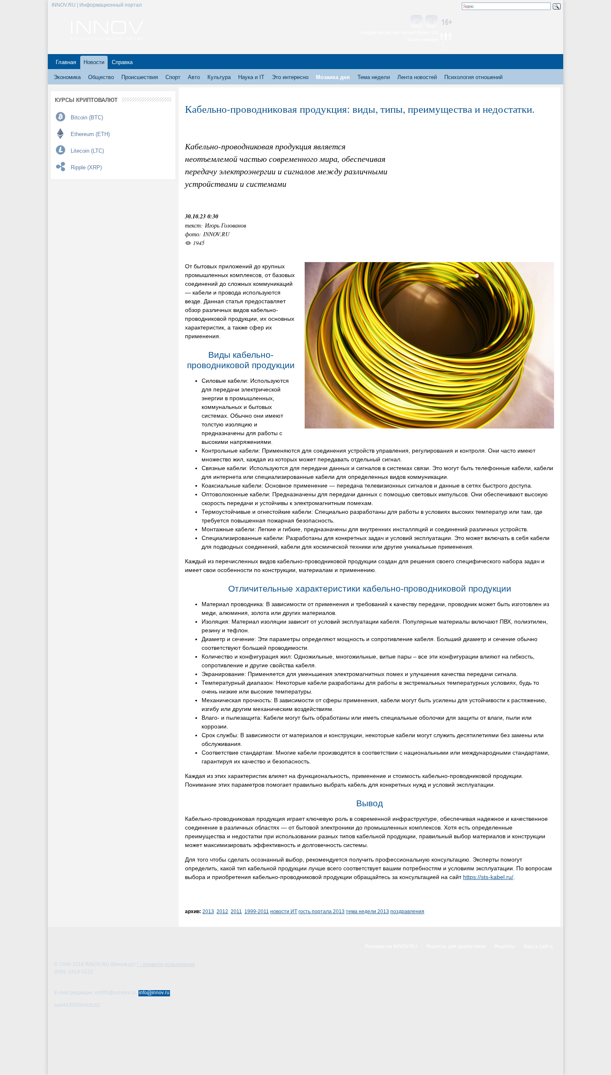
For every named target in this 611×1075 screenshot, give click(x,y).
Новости (94, 62)
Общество (101, 77)
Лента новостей (417, 77)
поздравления (407, 911)
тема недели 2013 (367, 911)
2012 (222, 911)
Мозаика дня (333, 77)
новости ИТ (283, 911)
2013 (208, 911)
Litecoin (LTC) (87, 151)
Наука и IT (251, 77)
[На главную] (107, 38)
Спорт (172, 77)
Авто (194, 77)
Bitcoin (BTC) (87, 117)
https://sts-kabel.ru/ (488, 877)
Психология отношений (473, 77)
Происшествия (139, 77)
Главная (66, 62)
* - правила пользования (166, 964)
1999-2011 (256, 911)
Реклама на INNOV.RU (391, 946)
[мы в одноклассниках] (431, 22)
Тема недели (373, 77)
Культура (219, 77)
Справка (122, 62)
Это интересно (290, 77)
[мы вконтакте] (416, 22)
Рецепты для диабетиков (455, 946)
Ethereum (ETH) (90, 134)
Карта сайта (538, 946)
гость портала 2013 (321, 911)
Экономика (67, 77)
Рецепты (504, 946)
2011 (236, 911)
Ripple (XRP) (86, 167)
